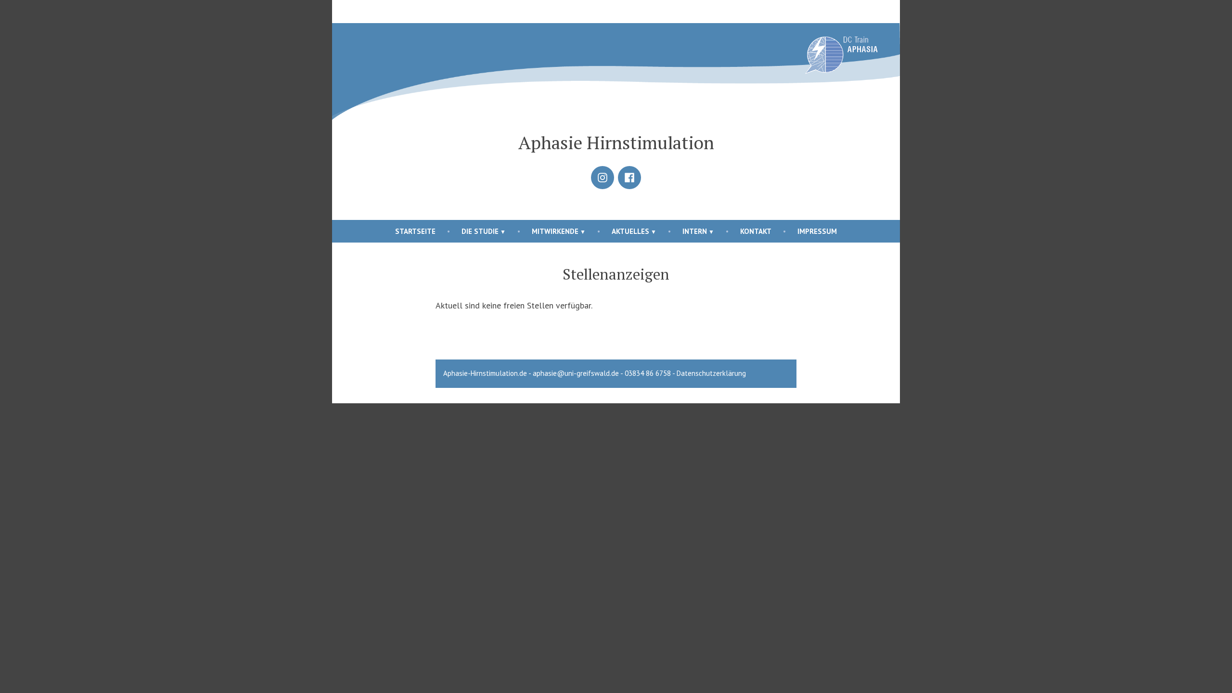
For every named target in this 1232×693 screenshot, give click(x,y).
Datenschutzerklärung (711, 373)
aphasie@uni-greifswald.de (576, 373)
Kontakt (755, 231)
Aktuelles (630, 231)
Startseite (415, 231)
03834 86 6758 (648, 373)
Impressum (817, 231)
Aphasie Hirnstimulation (616, 142)
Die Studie (480, 231)
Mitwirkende (555, 231)
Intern (694, 231)
